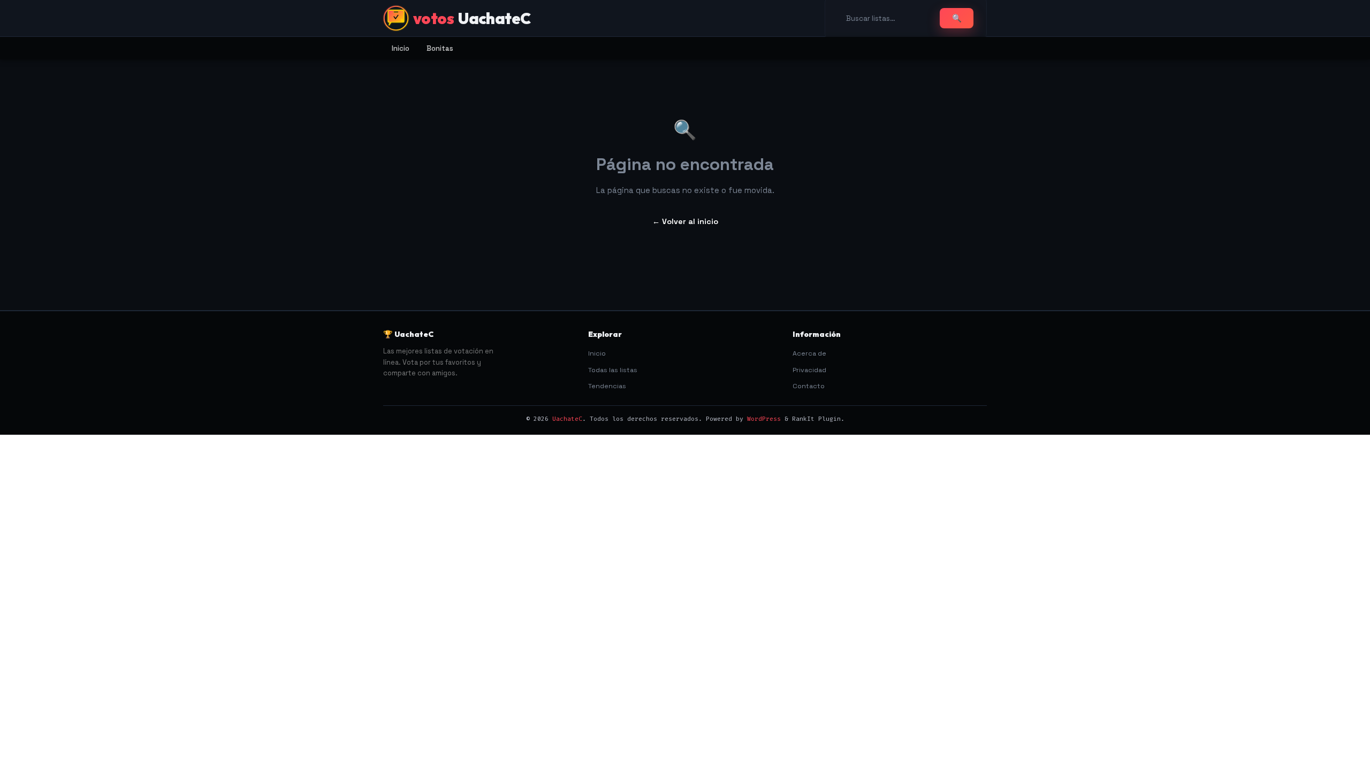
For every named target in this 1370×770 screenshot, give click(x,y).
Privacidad (809, 370)
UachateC (567, 419)
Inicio (400, 48)
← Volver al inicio (685, 221)
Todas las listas (612, 370)
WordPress (764, 419)
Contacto (809, 386)
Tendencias (607, 386)
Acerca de (809, 353)
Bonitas (440, 48)
